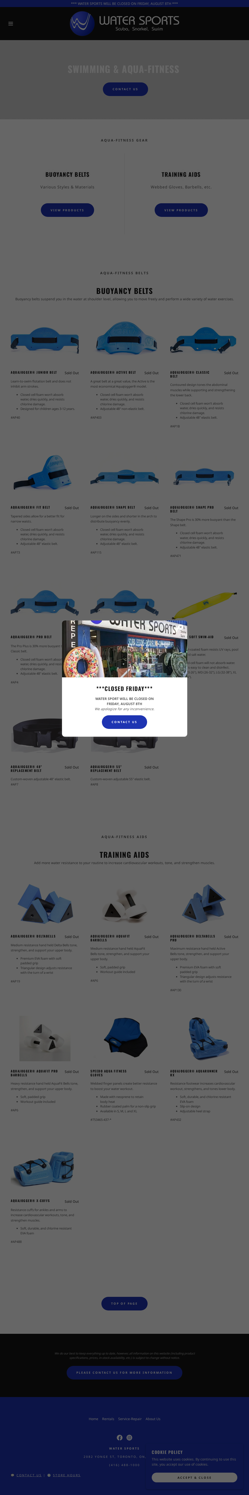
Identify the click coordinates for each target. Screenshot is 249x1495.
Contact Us (124, 722)
